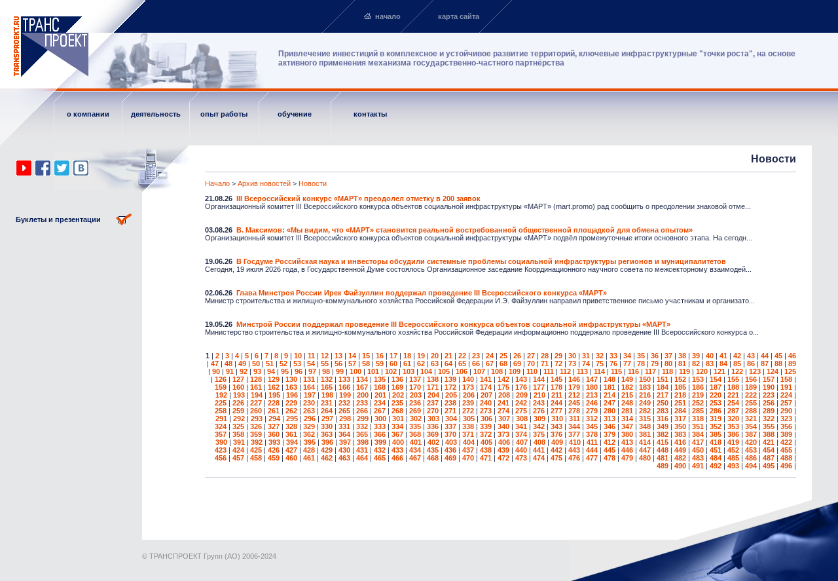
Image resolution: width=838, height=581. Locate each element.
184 (662, 387)
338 (468, 426)
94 (271, 371)
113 (582, 371)
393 (274, 442)
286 (715, 411)
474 (539, 458)
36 (655, 356)
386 (733, 434)
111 (548, 371)
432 (380, 450)
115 (616, 371)
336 (433, 426)
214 (609, 395)
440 (521, 450)
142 (503, 379)
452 (733, 450)
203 (416, 395)
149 (627, 379)
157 (768, 379)
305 (469, 418)
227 (256, 403)
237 (433, 403)
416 (680, 442)
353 (733, 426)
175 (503, 387)
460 (291, 458)
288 (751, 411)
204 (433, 395)
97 (312, 371)
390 (221, 442)
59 (380, 363)
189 (751, 387)
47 (215, 363)
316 (662, 418)
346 (609, 426)
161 (256, 387)
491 (698, 466)
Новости (313, 183)
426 (274, 450)
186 (698, 387)
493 (733, 466)
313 (609, 418)
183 (645, 387)
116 (633, 371)
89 (792, 363)
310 (557, 418)
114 (599, 371)
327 (274, 426)
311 (574, 418)
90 (216, 371)
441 (539, 450)
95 (285, 371)
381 (645, 434)
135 (380, 379)
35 (641, 356)
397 (345, 442)
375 (539, 434)
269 (415, 411)
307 (504, 418)
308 (522, 418)
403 (451, 442)
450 (698, 450)
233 (362, 403)
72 (558, 363)
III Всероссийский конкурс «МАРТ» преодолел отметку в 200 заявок (358, 198)
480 (645, 458)
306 (486, 418)
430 (344, 450)
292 (239, 418)
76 (613, 363)
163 (291, 387)
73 (572, 363)
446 (627, 450)
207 (486, 395)
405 (486, 442)
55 (325, 363)
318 (698, 418)
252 (698, 403)
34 (627, 356)
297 (327, 418)
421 (768, 442)
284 (680, 411)
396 (327, 442)
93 (257, 371)
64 (448, 363)
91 (230, 371)
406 (504, 442)
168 (380, 387)
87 (765, 363)
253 (715, 403)
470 (468, 458)
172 (450, 387)
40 (710, 356)
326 (256, 426)
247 (609, 403)
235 (397, 403)
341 (521, 426)
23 (476, 356)
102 (391, 371)
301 (398, 418)
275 (521, 411)
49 (242, 363)
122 (737, 371)
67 (490, 363)
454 (768, 450)
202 (398, 395)
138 (433, 379)
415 (662, 442)
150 (645, 379)
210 (539, 395)
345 (592, 426)
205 (451, 395)
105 (444, 371)
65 (462, 363)
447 (645, 450)
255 (751, 403)
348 (645, 426)
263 (309, 411)
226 (238, 403)
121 (719, 371)
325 (238, 426)
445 (609, 450)
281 (627, 411)
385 (715, 434)
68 (503, 363)
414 (645, 442)
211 (556, 395)
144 (539, 379)
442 (556, 450)
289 (768, 411)
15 (366, 356)
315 (645, 418)
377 (574, 434)
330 (327, 426)
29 (558, 356)
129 (274, 379)
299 (363, 418)
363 (327, 434)
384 (698, 434)
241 (503, 403)
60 (393, 363)
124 (772, 371)
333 (380, 426)
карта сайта (458, 16)
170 (415, 387)
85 (737, 363)
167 (362, 387)
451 (715, 450)
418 (715, 442)
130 (291, 379)
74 (586, 363)
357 (221, 434)
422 (786, 442)
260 (256, 411)
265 (344, 411)
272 (468, 411)
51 (270, 363)
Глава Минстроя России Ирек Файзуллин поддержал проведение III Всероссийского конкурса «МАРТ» (421, 293)
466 (397, 458)
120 (702, 371)
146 (574, 379)
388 (768, 434)
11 (311, 356)
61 (407, 363)
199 (345, 395)
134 (362, 379)
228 (274, 403)
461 (309, 458)
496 (786, 466)
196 (292, 395)
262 (291, 411)
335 (415, 426)
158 (786, 379)
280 (609, 411)
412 (609, 442)
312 (592, 418)
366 (380, 434)
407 (522, 442)
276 (539, 411)
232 (344, 403)
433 (397, 450)
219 (698, 395)
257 (786, 403)
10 (298, 356)
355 (768, 426)
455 (786, 450)
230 (309, 403)
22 (462, 356)
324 (221, 426)
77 (627, 363)
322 (768, 418)
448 (662, 450)
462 (327, 458)
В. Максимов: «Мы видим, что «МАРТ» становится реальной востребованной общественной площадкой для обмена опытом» (464, 230)
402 (433, 442)
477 (592, 458)
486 (751, 458)
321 (751, 418)
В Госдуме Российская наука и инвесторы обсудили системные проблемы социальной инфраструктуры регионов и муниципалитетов (481, 261)
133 (344, 379)
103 (408, 371)
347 (627, 426)
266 (362, 411)
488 (786, 458)
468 (433, 458)
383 (680, 434)
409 (557, 442)
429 (327, 450)
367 (397, 434)
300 (380, 418)
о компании (88, 114)
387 (751, 434)
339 (486, 426)
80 (668, 363)
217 (662, 395)
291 (221, 418)
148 (609, 379)
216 (645, 395)
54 (311, 363)
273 (486, 411)
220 (715, 395)
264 (327, 411)
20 (435, 356)
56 (338, 363)
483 (698, 458)
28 (545, 356)
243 (539, 403)
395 (310, 442)
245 (574, 403)
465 (380, 458)
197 (310, 395)
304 (451, 418)
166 (344, 387)
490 (680, 466)
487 (768, 458)
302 (416, 418)
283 (662, 411)
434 (415, 450)
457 (238, 458)
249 (645, 403)
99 (340, 371)
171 (433, 387)
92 (243, 371)
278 (574, 411)
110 (531, 371)
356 (786, 426)
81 (682, 363)
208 (504, 395)
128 (256, 379)
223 (768, 395)
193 (239, 395)
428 (309, 450)
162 (274, 387)
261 (274, 411)
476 (574, 458)
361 (291, 434)
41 (723, 356)
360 (274, 434)
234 (380, 403)
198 (327, 395)
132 (327, 379)
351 (698, 426)
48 (228, 363)
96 (298, 371)
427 (291, 450)
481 (662, 458)
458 (256, 458)
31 (586, 356)
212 (574, 395)
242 (521, 403)
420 (751, 442)
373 (503, 434)
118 (667, 371)
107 (479, 371)
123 (755, 371)
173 (468, 387)
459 (274, 458)
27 (531, 356)
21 (448, 356)
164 (309, 387)
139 (450, 379)
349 (662, 426)
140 (468, 379)
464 (362, 458)
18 (407, 356)
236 (415, 403)
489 (662, 466)
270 (433, 411)
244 (556, 403)
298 (345, 418)
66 (476, 363)
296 (310, 418)
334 (397, 426)
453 (751, 450)
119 (684, 371)
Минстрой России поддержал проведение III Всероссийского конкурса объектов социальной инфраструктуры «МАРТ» (453, 324)
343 (556, 426)
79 (655, 363)
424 (238, 450)
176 (521, 387)
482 (680, 458)
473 (521, 458)
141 (486, 379)
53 (297, 363)
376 (556, 434)
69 (517, 363)
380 (627, 434)
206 (469, 395)
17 (393, 356)
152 (680, 379)
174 (486, 387)
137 (415, 379)
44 (765, 356)
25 (503, 356)
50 (256, 363)
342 (539, 426)
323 (786, 418)
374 (521, 434)
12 (325, 356)
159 (221, 387)
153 (698, 379)
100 (355, 371)
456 (221, 458)
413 (627, 442)
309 (539, 418)
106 (461, 371)
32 (600, 356)
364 (344, 434)
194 (257, 395)
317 (680, 418)
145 (556, 379)
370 (450, 434)
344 (574, 426)
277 (556, 411)
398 (363, 442)
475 (556, 458)
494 (751, 466)
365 (362, 434)
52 (283, 363)
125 (790, 371)
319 (715, 418)
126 (221, 379)
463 (344, 458)
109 (514, 371)
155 (733, 379)
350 (680, 426)
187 (715, 387)
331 (344, 426)
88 (778, 363)
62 (421, 363)
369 (433, 434)
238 (450, 403)
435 (433, 450)
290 (786, 411)
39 (696, 356)
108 (497, 371)
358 (238, 434)
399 (380, 442)
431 (362, 450)
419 (733, 442)
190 (768, 387)
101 (373, 371)
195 (274, 395)
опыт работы (223, 114)
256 (768, 403)
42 (737, 356)
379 (609, 434)
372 (486, 434)
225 (221, 403)
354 (751, 426)
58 (366, 363)
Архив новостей (264, 183)
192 (221, 395)
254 (733, 403)
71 (545, 363)
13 (338, 356)
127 (238, 379)
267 (380, 411)
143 (521, 379)
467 (415, 458)
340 (503, 426)
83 (710, 363)
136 (397, 379)
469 (450, 458)
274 (503, 411)
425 (256, 450)
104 (426, 371)
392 (257, 442)
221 (733, 395)
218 (680, 395)
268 (397, 411)
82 (696, 363)
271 (450, 411)
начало (388, 16)
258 (221, 411)
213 (592, 395)
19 (421, 356)
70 (531, 363)
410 (575, 442)
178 (556, 387)
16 (380, 356)
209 (522, 395)
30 (572, 356)
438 (486, 450)
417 (698, 442)
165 (327, 387)
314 (627, 418)
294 (274, 418)
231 (327, 403)
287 (733, 411)
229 (291, 403)
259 (238, 411)
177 (539, 387)
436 (450, 450)
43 (751, 356)
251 (680, 403)
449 (680, 450)
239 (468, 403)
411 (592, 442)
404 (469, 442)
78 (641, 363)
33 (613, 356)
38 (682, 356)
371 (468, 434)
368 (415, 434)
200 (363, 395)
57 (352, 363)
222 (751, 395)
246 (592, 403)
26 (517, 356)
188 (733, 387)
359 (256, 434)
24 (490, 356)
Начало (217, 183)
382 (662, 434)
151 (662, 379)
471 (486, 458)
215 (627, 395)
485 (733, 458)
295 (292, 418)
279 (592, 411)
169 (397, 387)
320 (733, 418)
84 (723, 363)
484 (715, 458)
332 (362, 426)
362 (309, 434)
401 (416, 442)
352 (715, 426)
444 (592, 450)
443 (574, 450)
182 (627, 387)
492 (715, 466)
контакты (370, 114)
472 (503, 458)
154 (715, 379)
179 (574, 387)
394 (292, 442)
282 (645, 411)
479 (627, 458)
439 (503, 450)
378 (592, 434)
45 (778, 356)
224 (786, 395)
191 (786, 387)
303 (433, 418)
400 (398, 442)
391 (239, 442)
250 (662, 403)
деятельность (156, 114)
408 (539, 442)
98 (326, 371)
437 (468, 450)
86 (751, 363)
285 (698, 411)
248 (627, 403)
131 (309, 379)
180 (592, 387)
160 (238, 387)
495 (768, 466)
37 (668, 356)
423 (221, 450)
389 (786, 434)
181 (609, 387)
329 (309, 426)
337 (450, 426)
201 (380, 395)
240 (486, 403)
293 (257, 418)
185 (680, 387)
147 (592, 379)
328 (291, 426)
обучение (295, 114)
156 (751, 379)
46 (792, 356)
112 (565, 371)
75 (600, 363)
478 (609, 458)
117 (650, 371)
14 (352, 356)
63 (435, 363)
